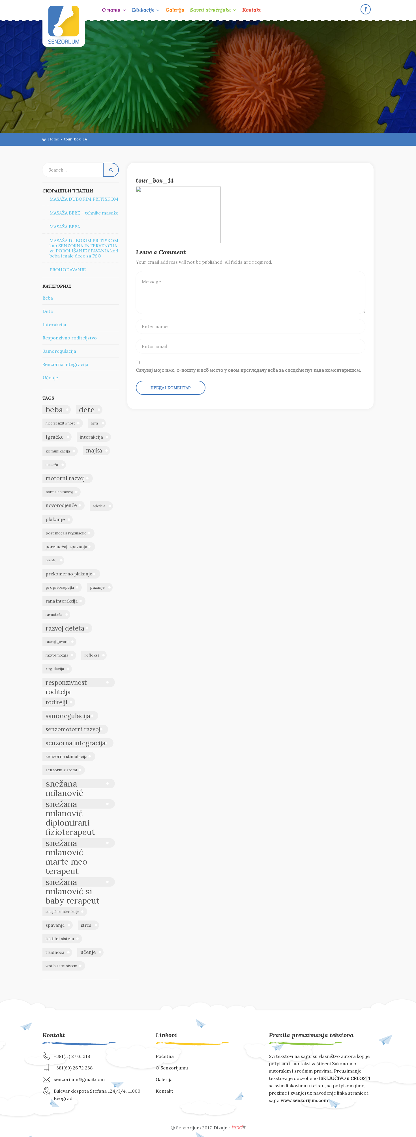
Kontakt (251, 10)
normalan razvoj (59, 492)
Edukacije (143, 10)
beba (54, 409)
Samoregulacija (59, 351)
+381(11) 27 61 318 (72, 1056)
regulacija (55, 668)
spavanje (55, 925)
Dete (47, 311)
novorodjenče (61, 505)
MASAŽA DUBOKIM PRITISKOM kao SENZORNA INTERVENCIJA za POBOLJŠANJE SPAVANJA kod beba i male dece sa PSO (84, 248)
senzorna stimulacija (66, 756)
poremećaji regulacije (66, 533)
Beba (47, 298)
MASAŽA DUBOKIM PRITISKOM (84, 199)
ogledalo (99, 506)
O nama (111, 10)
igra (94, 423)
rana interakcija (62, 601)
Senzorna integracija (65, 364)
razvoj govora (57, 642)
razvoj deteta (65, 628)
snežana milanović (64, 783)
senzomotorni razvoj (73, 729)
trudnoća (55, 952)
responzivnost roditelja (66, 682)
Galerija (175, 10)
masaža (52, 465)
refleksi (91, 655)
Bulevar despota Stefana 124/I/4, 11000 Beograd (97, 1094)
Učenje (50, 377)
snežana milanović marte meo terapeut (66, 843)
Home (53, 139)
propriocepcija (60, 587)
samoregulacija (68, 716)
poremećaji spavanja (66, 546)
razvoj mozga (57, 655)
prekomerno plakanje (69, 574)
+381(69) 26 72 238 (73, 1068)
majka (94, 450)
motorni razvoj (65, 478)
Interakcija (54, 324)
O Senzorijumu (172, 1068)
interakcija (91, 437)
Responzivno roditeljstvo (69, 338)
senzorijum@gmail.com (79, 1079)
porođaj (51, 560)
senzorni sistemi (61, 769)
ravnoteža (54, 614)
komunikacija (58, 451)
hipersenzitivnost (60, 423)
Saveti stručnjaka (210, 10)
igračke (55, 437)
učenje (88, 952)
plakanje (55, 519)
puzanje (97, 587)
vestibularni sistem (61, 966)
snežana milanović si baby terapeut (73, 882)
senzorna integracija (76, 743)
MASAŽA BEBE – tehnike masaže (84, 212)
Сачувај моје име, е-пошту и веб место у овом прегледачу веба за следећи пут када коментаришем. (248, 370)
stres (86, 925)
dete (87, 409)
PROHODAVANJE (68, 269)
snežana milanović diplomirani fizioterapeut (70, 804)
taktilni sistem (60, 938)
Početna (165, 1056)
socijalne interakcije (62, 911)
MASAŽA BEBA (65, 226)
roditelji (56, 702)
